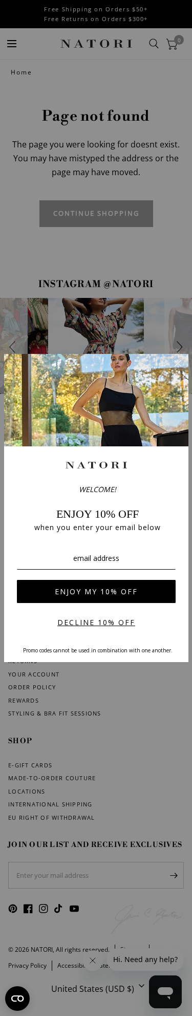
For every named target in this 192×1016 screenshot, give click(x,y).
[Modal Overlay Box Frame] (96, 508)
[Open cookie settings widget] (17, 998)
